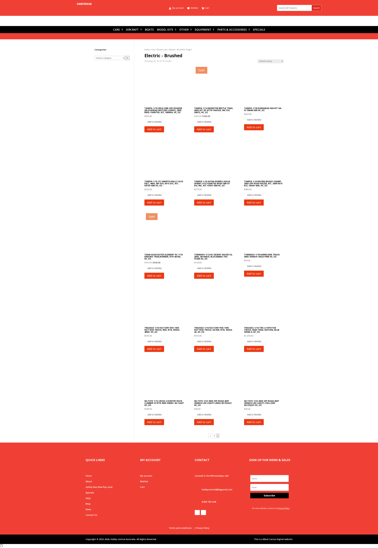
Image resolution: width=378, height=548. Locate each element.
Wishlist (194, 8)
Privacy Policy (283, 508)
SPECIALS (259, 30)
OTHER (184, 30)
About (89, 481)
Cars (153, 49)
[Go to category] (127, 58)
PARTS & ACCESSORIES (232, 30)
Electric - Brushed (177, 49)
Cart (207, 8)
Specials (90, 492)
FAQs (88, 498)
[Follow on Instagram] (65, 4)
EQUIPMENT (203, 30)
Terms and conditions (180, 528)
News (88, 509)
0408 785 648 (209, 501)
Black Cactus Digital (273, 539)
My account (178, 8)
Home (147, 49)
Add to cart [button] (154, 129)
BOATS (149, 30)
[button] (153, 122)
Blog (88, 503)
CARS (116, 30)
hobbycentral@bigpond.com (217, 489)
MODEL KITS (165, 30)
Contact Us (91, 515)
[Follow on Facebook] (59, 4)
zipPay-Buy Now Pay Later (99, 487)
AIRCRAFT (132, 30)
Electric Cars (162, 49)
